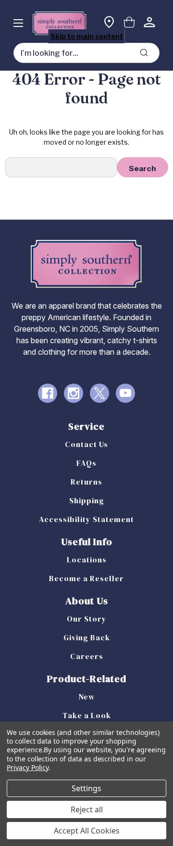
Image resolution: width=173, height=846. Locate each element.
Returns (86, 481)
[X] (99, 393)
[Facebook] (47, 393)
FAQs (86, 463)
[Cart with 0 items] (129, 23)
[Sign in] (149, 23)
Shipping (86, 500)
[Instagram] (73, 393)
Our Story (87, 618)
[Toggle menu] (18, 23)
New (86, 696)
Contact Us (86, 444)
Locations (87, 559)
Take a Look (86, 715)
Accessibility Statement (86, 519)
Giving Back (86, 637)
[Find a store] (109, 23)
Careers (86, 656)
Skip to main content (86, 36)
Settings (86, 788)
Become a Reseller (86, 578)
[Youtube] (125, 393)
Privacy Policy (28, 767)
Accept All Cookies (87, 830)
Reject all (87, 809)
